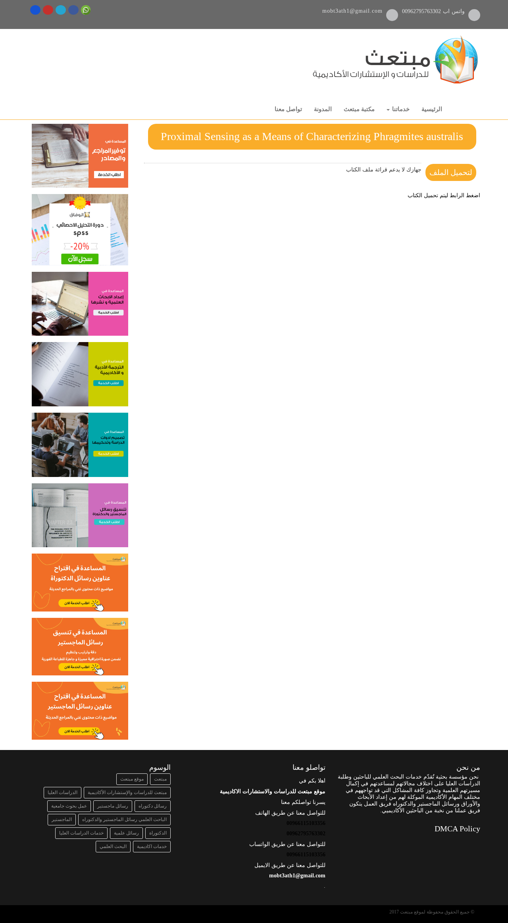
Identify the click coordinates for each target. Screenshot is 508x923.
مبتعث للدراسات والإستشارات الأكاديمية (127, 792)
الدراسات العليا (62, 792)
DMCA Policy (457, 828)
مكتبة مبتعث (359, 109)
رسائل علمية (126, 833)
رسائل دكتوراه (153, 806)
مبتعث (160, 779)
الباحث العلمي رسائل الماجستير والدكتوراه (124, 819)
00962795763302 (422, 11)
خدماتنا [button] (400, 109)
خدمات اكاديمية (152, 846)
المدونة (323, 109)
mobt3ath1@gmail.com (352, 11)
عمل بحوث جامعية (69, 806)
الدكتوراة (158, 833)
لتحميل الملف (450, 172)
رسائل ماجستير (112, 806)
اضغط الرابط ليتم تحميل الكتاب (444, 195)
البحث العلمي (113, 846)
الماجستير (62, 819)
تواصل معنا (288, 109)
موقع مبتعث (132, 779)
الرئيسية (431, 109)
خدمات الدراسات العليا (81, 833)
